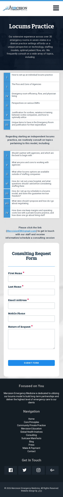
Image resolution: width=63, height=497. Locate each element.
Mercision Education (31, 428)
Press (31, 445)
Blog (31, 441)
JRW (40, 491)
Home (31, 419)
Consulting (31, 435)
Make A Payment (31, 448)
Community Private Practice (31, 425)
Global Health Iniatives (31, 432)
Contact (31, 451)
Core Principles (31, 422)
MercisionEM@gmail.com (21, 231)
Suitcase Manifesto (31, 438)
